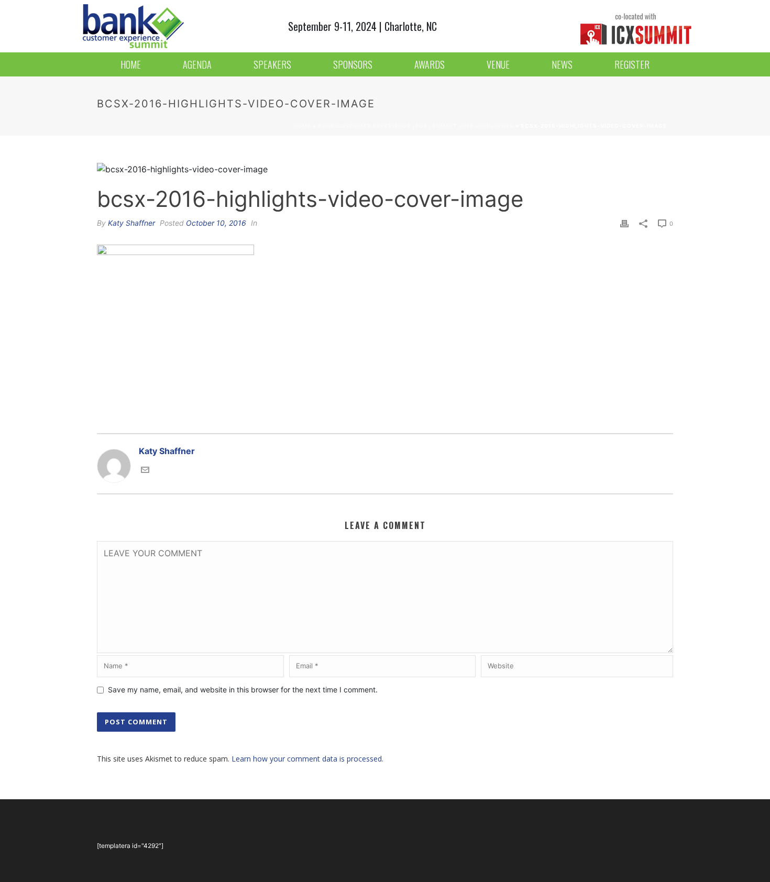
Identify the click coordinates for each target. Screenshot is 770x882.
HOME (130, 64)
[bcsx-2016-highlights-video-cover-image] (385, 168)
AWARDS (429, 64)
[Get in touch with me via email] (145, 469)
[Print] (624, 222)
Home (302, 126)
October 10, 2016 (216, 222)
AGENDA (197, 64)
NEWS (562, 64)
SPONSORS (352, 64)
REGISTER (632, 64)
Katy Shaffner (131, 222)
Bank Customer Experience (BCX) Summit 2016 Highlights (416, 126)
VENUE (498, 64)
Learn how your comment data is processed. (307, 759)
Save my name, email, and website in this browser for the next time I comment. (243, 689)
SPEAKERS (272, 64)
